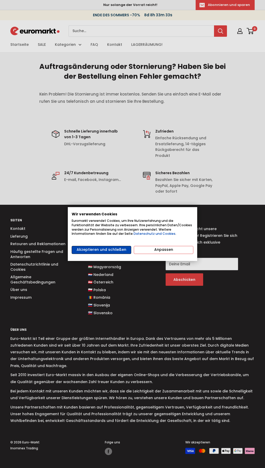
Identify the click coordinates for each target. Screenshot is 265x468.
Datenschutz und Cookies (154, 233)
